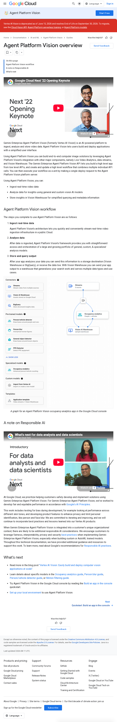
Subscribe (53, 707)
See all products (11, 666)
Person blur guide (93, 574)
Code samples (67, 678)
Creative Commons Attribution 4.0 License (86, 639)
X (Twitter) (94, 675)
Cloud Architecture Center (69, 684)
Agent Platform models (75, 27)
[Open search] (73, 3)
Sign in (109, 3)
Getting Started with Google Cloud (70, 672)
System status (39, 680)
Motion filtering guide (57, 578)
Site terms (35, 701)
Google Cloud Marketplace (10, 676)
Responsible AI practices (97, 545)
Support (36, 671)
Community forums (41, 666)
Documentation (20, 37)
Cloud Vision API (19, 27)
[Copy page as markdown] (17, 52)
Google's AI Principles (78, 504)
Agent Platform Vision (25, 13)
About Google (10, 701)
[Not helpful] (111, 37)
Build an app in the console (98, 583)
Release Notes (39, 675)
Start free (104, 13)
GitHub (63, 666)
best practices (69, 534)
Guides (69, 37)
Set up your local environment (25, 592)
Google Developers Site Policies (86, 642)
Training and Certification (72, 690)
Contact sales (10, 683)
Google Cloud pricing (13, 671)
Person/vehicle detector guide (26, 578)
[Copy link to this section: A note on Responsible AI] (48, 423)
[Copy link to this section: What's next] (26, 558)
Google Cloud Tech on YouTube (99, 686)
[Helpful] (106, 37)
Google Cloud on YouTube (101, 680)
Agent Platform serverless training (44, 27)
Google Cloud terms (52, 701)
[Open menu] (5, 3)
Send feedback (102, 45)
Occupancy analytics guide (69, 574)
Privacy (23, 701)
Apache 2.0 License (45, 642)
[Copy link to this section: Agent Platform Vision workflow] (59, 209)
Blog (91, 666)
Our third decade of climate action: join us (84, 701)
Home (6, 37)
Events (92, 671)
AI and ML (34, 37)
